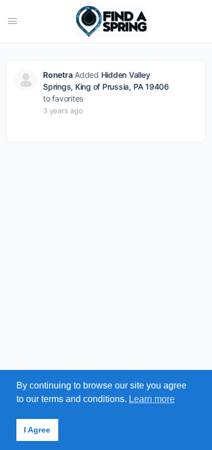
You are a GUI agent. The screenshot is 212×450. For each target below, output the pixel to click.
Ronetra (57, 75)
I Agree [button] (37, 429)
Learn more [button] (152, 399)
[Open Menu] (12, 20)
